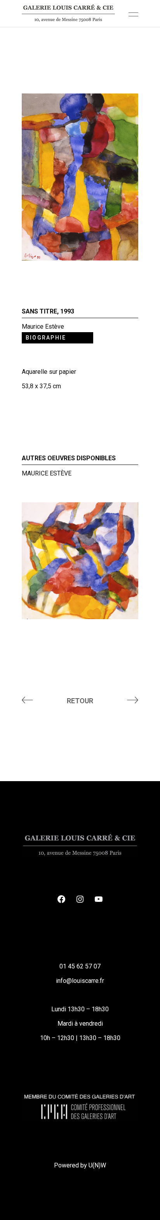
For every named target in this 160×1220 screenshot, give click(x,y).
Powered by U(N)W (80, 1165)
